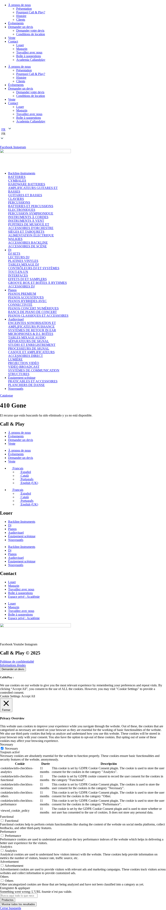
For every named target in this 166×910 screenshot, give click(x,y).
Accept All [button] (28, 696)
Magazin (21, 48)
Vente (11, 38)
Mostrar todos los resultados (18, 904)
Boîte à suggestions (28, 56)
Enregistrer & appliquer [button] (15, 888)
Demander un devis (20, 27)
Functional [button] (7, 816)
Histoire (21, 16)
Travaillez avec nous (29, 52)
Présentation (24, 8)
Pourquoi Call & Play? (30, 12)
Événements (16, 23)
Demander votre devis (30, 30)
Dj (9, 525)
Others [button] (4, 876)
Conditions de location (30, 34)
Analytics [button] (6, 846)
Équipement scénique (21, 536)
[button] (83, 133)
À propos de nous (19, 5)
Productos (8, 899)
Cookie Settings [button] (10, 696)
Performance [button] (8, 831)
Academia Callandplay (30, 59)
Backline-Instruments (21, 521)
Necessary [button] (6, 744)
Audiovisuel (16, 532)
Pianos (12, 529)
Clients (20, 19)
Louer (20, 45)
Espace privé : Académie (24, 596)
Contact (13, 41)
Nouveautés (15, 540)
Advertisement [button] (9, 861)
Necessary (11, 748)
